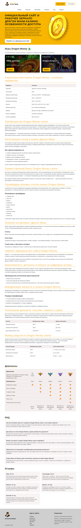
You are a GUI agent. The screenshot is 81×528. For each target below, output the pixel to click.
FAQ (54, 9)
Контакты (46, 9)
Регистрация (71, 3)
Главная (19, 9)
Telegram (61, 9)
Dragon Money (10, 518)
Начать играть (60, 3)
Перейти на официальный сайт (17, 41)
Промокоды (37, 9)
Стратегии (28, 9)
